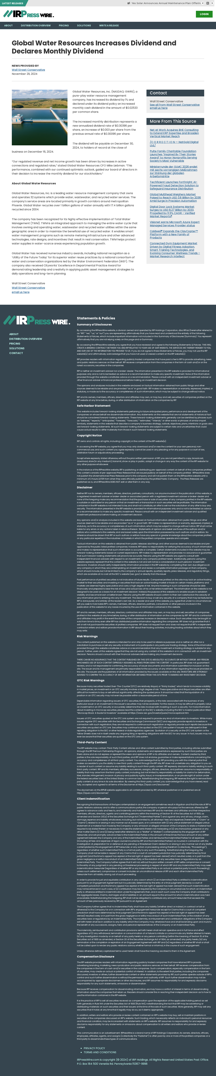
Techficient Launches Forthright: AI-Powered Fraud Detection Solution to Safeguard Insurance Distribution (174, 185)
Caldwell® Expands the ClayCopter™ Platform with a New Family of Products (174, 234)
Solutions (84, 25)
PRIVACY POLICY (94, 1048)
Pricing (64, 25)
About (8, 25)
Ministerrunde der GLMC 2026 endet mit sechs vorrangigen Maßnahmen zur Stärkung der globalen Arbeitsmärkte (173, 171)
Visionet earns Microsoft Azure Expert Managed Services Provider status (175, 223)
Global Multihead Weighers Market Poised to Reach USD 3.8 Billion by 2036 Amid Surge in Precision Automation (175, 197)
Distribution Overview (36, 25)
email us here (21, 292)
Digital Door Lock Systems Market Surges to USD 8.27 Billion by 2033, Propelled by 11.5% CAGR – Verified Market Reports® (172, 211)
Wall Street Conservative (28, 70)
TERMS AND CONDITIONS (100, 1052)
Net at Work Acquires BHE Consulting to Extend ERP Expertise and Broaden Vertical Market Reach (174, 133)
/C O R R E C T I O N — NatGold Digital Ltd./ (174, 143)
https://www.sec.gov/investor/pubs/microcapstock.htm (159, 713)
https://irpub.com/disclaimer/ (93, 793)
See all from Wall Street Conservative (175, 105)
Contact (16, 353)
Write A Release (109, 25)
